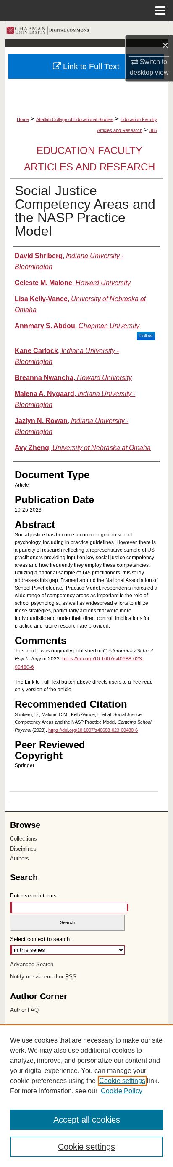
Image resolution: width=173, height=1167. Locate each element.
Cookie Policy (121, 1090)
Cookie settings (122, 1080)
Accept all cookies (86, 1119)
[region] (86, 1095)
